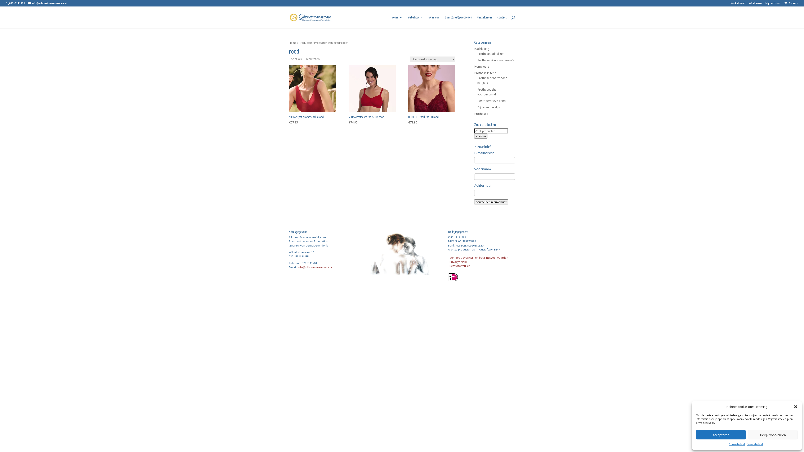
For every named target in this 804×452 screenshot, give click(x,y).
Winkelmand (738, 3)
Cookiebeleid (737, 444)
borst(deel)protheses (458, 17)
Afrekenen (755, 3)
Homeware (481, 66)
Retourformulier (460, 266)
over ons (434, 17)
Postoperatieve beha (491, 101)
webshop (413, 17)
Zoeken (481, 136)
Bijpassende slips (489, 107)
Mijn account (773, 3)
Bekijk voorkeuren (773, 435)
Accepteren (721, 435)
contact (502, 17)
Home (292, 43)
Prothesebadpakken (490, 54)
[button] (796, 407)
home (395, 17)
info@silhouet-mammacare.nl (316, 267)
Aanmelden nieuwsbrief (491, 202)
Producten (305, 43)
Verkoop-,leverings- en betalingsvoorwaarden (479, 257)
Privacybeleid (755, 444)
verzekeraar (484, 17)
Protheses (481, 114)
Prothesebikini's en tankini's (495, 60)
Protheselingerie (485, 73)
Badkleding (481, 49)
